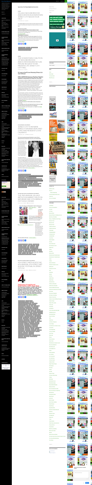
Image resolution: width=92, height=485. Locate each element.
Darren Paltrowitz (52, 243)
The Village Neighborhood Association (25, 48)
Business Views (51, 224)
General (19, 11)
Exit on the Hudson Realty (5, 151)
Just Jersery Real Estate (5, 162)
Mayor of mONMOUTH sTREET (23, 184)
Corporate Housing (4, 57)
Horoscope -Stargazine (53, 293)
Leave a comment (30, 134)
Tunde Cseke (21, 336)
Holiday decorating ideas (53, 285)
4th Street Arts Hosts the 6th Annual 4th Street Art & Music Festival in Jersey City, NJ (30, 265)
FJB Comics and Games (33, 313)
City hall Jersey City (22, 47)
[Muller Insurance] (52, 165)
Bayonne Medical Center (5, 94)
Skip (83, 482)
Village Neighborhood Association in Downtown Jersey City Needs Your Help (30, 16)
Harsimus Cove (4, 22)
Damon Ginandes (30, 309)
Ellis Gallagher (29, 312)
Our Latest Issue (51, 358)
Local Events (51, 327)
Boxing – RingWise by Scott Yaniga (55, 218)
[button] (57, 40)
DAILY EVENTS (51, 239)
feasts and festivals (52, 262)
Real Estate (51, 379)
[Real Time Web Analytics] (4, 191)
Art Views (19, 193)
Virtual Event (51, 426)
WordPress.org (51, 77)
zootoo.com (3, 70)
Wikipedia (3, 137)
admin (27, 20)
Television (50, 411)
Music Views (24, 193)
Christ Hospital (4, 95)
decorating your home (52, 245)
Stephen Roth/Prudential (30, 331)
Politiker (3, 142)
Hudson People (51, 300)
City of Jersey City (21, 177)
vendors (34, 254)
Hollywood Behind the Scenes (54, 287)
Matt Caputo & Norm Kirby (34, 323)
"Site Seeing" (51, 205)
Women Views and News (53, 434)
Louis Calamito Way (28, 183)
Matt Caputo (27, 323)
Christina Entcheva (28, 307)
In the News (51, 306)
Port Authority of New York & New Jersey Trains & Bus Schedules (6, 128)
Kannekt (3, 126)
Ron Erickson (28, 328)
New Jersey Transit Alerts (5, 176)
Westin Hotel (3, 118)
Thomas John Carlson (36, 335)
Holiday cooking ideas (52, 283)
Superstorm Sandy (34, 47)
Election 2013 (51, 253)
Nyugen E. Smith (21, 327)
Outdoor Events (51, 361)
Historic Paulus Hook (4, 23)
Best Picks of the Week (22, 260)
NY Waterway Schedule (5, 63)
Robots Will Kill (21, 328)
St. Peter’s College (4, 43)
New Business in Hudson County (54, 342)
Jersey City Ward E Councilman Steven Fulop (26, 182)
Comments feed (51, 75)
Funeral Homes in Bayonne (5, 33)
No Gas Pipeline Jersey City (23, 116)
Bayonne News (51, 213)
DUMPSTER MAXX (4, 82)
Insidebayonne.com (52, 312)
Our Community (36, 193)
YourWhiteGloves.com (5, 64)
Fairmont (26, 313)
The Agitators (31, 332)
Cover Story (51, 237)
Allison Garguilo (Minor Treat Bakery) (25, 303)
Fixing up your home (52, 268)
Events (50, 258)
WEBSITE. (24, 100)
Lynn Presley (39, 321)
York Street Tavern (34, 336)
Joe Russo (20, 318)
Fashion (50, 260)
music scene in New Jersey (32, 250)
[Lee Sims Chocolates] (57, 147)
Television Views (52, 413)
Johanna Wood (25, 318)
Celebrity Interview (52, 226)
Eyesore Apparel (21, 313)
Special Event (51, 396)
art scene (50, 209)
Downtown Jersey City (22, 246)
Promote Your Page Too (52, 452)
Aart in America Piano (5, 81)
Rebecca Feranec (38, 327)
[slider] (56, 47)
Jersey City (28, 47)
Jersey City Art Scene (27, 249)
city (28, 245)
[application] (57, 40)
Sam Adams (37, 328)
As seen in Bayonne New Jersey (54, 194)
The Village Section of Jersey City (24, 118)
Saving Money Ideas (52, 394)
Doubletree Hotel (4, 115)
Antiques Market (36, 244)
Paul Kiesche (27, 327)
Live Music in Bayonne (53, 321)
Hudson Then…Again (52, 302)
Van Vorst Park (4, 28)
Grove (37, 246)
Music (26, 250)
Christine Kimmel (35, 307)
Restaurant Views (52, 386)
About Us (57, 1)
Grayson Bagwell (29, 314)
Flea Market (32, 246)
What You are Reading (52, 428)
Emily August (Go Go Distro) (38, 312)
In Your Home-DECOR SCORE (54, 310)
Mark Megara (21, 323)
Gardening (51, 272)
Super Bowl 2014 (52, 407)
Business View (51, 222)
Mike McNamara (21, 326)
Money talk (51, 335)
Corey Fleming (35, 308)
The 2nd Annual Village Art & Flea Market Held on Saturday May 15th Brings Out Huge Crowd (30, 198)
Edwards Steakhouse (22, 312)
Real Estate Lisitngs (52, 382)
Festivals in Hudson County (53, 264)
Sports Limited (51, 400)
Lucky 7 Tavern (33, 321)
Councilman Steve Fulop (23, 309)
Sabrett (32, 328)
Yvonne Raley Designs (22, 337)
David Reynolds (37, 309)
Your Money (51, 440)
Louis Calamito (21, 183)
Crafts (37, 245)
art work (20, 245)
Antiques (30, 244)
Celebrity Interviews (52, 228)
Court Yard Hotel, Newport (5, 114)
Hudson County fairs (52, 297)
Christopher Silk (29, 308)
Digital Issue (51, 247)
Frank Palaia (40, 313)
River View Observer (6, 1)
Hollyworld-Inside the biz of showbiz (55, 289)
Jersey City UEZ (4, 75)
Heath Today (51, 279)
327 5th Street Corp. (29, 300)
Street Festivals (51, 403)
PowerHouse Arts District (5, 206)
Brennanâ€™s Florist (32, 304)
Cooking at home (52, 234)
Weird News (3, 136)
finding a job (51, 266)
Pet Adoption (51, 365)
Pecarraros (32, 327)
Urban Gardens (51, 421)
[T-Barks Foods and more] (53, 137)
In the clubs (51, 304)
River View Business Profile (53, 388)
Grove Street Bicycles (36, 314)
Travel (50, 419)
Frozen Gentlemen (22, 314)
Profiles (50, 377)
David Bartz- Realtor (4, 150)
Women (50, 432)
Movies (50, 337)
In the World (51, 308)
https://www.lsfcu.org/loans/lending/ (55, 29)
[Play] (50, 47)
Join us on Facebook (52, 198)
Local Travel (51, 333)
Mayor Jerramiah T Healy (37, 183)
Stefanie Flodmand (22, 331)
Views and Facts (52, 424)
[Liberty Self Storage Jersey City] (53, 115)
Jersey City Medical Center (5, 276)
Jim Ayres (35, 182)
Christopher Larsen (22, 308)
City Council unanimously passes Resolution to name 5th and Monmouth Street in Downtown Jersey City (30, 176)
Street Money (51, 405)
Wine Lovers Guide (52, 430)
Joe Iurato (39, 317)
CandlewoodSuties (4, 113)
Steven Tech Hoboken (5, 44)
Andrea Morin (35, 303)
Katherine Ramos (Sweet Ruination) (35, 318)
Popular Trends (51, 373)
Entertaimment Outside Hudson (54, 255)
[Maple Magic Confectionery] (53, 158)
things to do (51, 417)
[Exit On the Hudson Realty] (52, 106)
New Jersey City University (5, 42)
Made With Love (31, 322)
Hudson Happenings (53, 192)
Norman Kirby (35, 326)
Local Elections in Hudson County (54, 325)
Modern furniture (4, 268)
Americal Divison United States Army (24, 174)
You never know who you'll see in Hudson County (57, 436)
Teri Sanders (26, 332)
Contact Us (62, 1)
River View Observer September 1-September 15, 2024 (5, 131)
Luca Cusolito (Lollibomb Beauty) (24, 321)
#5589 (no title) (51, 188)
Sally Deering (51, 392)
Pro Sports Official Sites (53, 375)
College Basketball (52, 232)
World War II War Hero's (23, 187)
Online (50, 350)
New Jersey (39, 250)
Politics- (50, 369)
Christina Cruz (21, 307)
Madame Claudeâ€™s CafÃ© (23, 322)
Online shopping (52, 352)
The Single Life (51, 415)
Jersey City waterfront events (36, 249)
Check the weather (4, 123)
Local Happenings (52, 329)
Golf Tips (50, 276)
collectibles (33, 245)
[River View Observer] (49, 451)
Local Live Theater (52, 331)
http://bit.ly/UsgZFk (21, 33)
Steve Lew (37, 331)
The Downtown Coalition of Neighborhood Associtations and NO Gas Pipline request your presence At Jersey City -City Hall (30, 63)
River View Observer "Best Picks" (54, 390)
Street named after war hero (34, 184)
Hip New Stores (51, 281)
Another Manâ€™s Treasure (23, 304)
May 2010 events (21, 250)
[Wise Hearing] (53, 171)
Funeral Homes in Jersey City (6, 304)
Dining (50, 249)
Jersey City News (52, 316)
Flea (28, 246)
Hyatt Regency (4, 296)
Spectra (29, 116)
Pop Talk (50, 371)
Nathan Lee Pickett (28, 326)
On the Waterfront (29, 193)
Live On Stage (51, 323)
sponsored (51, 398)
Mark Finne (37, 322)
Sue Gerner (20, 332)
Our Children (51, 354)
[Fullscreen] (64, 47)
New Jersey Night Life (52, 344)
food (50, 270)
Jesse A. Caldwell (26, 317)
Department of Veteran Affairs (31, 177)
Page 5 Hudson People (53, 363)
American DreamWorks (53, 207)
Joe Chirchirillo (33, 317)
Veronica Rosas (26, 336)
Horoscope (51, 291)
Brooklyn (25, 245)
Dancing (50, 241)
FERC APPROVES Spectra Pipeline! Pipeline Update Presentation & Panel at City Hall (30, 114)
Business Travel (51, 220)
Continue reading (21, 41)
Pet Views (50, 367)
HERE (41, 106)
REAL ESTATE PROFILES (53, 384)
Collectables (51, 230)
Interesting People (52, 314)
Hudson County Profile (5, 240)
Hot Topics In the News (53, 295)
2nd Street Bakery (22, 300)
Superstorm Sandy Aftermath (54, 409)
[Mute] (62, 47)
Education (51, 251)
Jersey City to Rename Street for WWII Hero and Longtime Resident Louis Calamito (30, 130)
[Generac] (57, 126)
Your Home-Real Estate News (54, 438)
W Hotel (3, 102)
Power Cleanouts (4, 83)
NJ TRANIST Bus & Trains (5, 62)
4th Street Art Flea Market (23, 244)
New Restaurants (52, 346)
